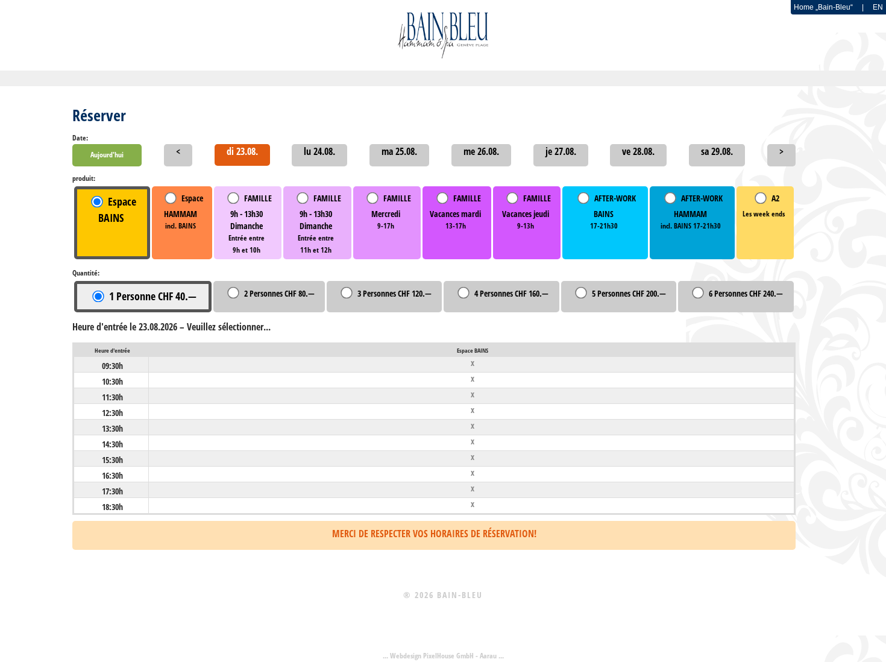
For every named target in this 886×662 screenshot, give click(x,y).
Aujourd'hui (107, 155)
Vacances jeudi (526, 212)
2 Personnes (279, 293)
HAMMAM (183, 212)
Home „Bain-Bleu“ (823, 7)
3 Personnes (394, 293)
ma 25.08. (399, 151)
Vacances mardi (455, 212)
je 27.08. (560, 151)
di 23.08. (242, 151)
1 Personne (152, 296)
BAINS (613, 212)
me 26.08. (481, 151)
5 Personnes (629, 293)
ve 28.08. (638, 151)
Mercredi (391, 212)
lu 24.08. (319, 151)
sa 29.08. (717, 151)
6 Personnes (746, 293)
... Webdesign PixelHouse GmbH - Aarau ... (443, 656)
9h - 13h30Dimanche (250, 224)
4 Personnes (511, 293)
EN (878, 7)
